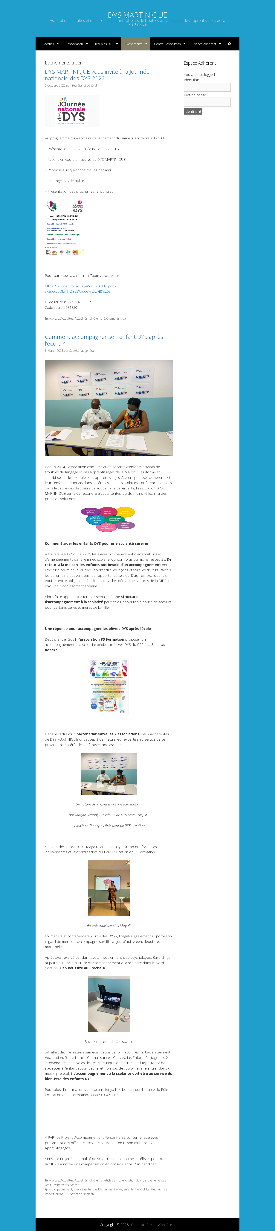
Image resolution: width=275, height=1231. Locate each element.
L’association (74, 44)
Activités (53, 318)
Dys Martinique (102, 1189)
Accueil (49, 44)
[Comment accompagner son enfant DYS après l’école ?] (109, 454)
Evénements (133, 44)
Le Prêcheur (154, 1189)
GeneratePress (143, 1224)
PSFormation (73, 1194)
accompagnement (60, 1189)
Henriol (140, 1189)
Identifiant (192, 79)
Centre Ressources (167, 44)
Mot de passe (195, 95)
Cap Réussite (82, 1189)
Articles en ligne (113, 1180)
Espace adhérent (204, 44)
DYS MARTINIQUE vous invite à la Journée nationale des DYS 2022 (97, 75)
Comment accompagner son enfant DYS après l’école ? (104, 340)
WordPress (166, 1224)
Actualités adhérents (88, 318)
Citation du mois (135, 1180)
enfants (128, 1189)
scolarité (89, 1194)
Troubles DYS (104, 44)
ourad (59, 1194)
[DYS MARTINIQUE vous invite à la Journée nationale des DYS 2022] (72, 125)
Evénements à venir (116, 318)
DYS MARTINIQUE (137, 15)
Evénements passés (66, 1185)
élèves (118, 1189)
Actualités (66, 318)
